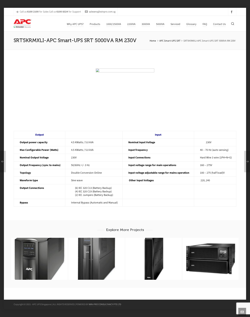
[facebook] (232, 11)
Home (153, 40)
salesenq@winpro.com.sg (102, 11)
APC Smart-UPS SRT (169, 40)
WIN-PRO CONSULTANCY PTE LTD (105, 304)
